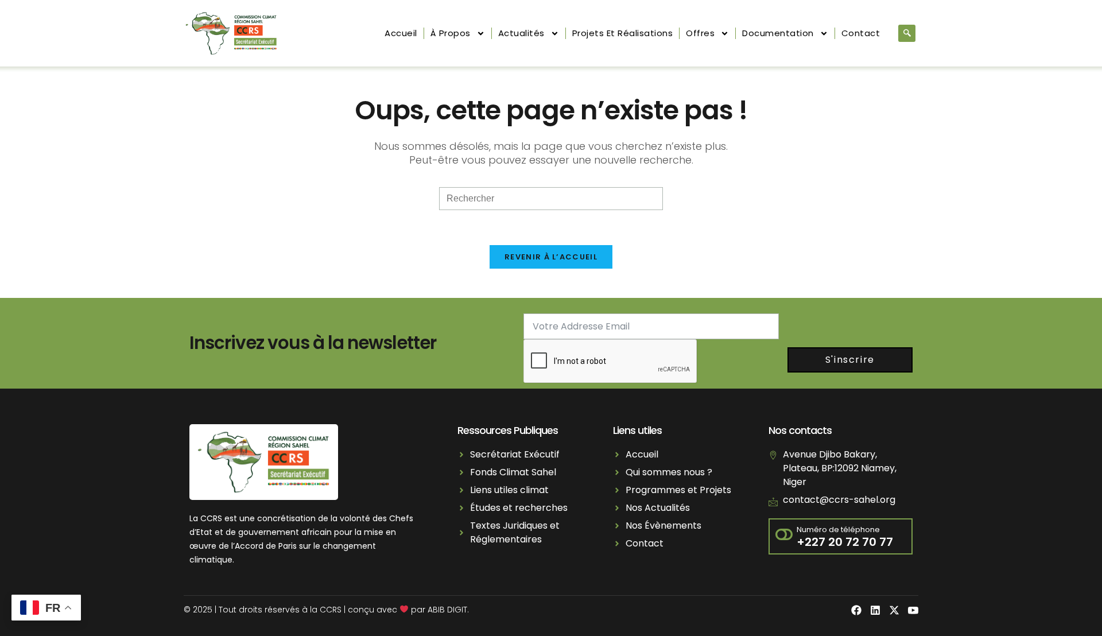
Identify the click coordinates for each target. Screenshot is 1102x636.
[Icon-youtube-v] (913, 610)
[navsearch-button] (906, 33)
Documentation (778, 33)
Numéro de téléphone (838, 529)
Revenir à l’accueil (551, 256)
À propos (450, 33)
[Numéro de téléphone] (784, 536)
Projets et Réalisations (622, 33)
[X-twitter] (894, 610)
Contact (860, 33)
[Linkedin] (875, 610)
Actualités (521, 33)
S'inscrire (850, 359)
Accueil (401, 33)
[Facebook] (856, 610)
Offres (700, 33)
